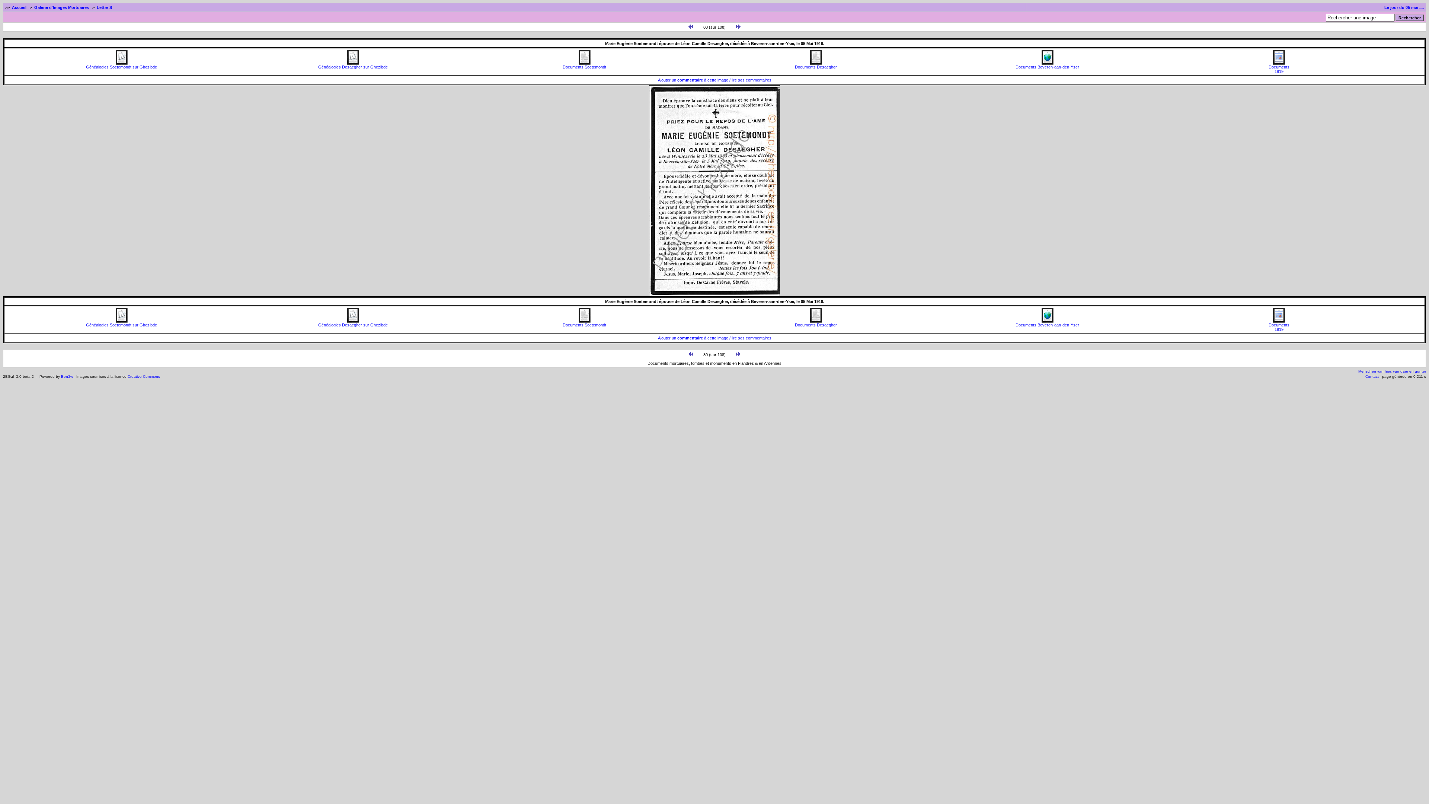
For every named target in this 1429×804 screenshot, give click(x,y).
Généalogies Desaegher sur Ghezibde (353, 67)
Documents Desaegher (816, 67)
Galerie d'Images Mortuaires (61, 7)
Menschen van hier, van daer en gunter (1392, 371)
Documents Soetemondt (584, 67)
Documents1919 (1279, 69)
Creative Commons (144, 376)
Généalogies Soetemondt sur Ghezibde (121, 67)
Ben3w (67, 376)
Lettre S (104, 7)
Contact (1372, 376)
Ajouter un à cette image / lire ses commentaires (714, 80)
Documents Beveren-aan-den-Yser (1047, 67)
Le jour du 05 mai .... (1404, 7)
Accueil (19, 7)
